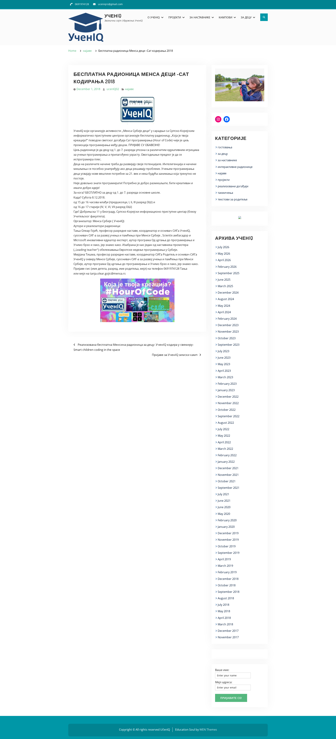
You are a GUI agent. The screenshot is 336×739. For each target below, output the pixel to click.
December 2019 (228, 533)
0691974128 (82, 4)
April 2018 (224, 618)
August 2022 (226, 423)
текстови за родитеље (232, 199)
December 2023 (228, 325)
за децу (223, 154)
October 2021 (227, 481)
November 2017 (228, 637)
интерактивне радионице (235, 167)
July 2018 (223, 605)
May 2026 (224, 253)
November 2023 (228, 331)
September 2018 (228, 592)
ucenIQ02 (113, 89)
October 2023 (227, 338)
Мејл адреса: (223, 682)
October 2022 (227, 410)
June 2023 (224, 358)
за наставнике (227, 160)
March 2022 (225, 449)
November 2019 (228, 540)
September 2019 (228, 553)
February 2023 (227, 384)
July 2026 (223, 247)
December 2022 (228, 397)
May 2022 (224, 436)
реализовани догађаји (233, 186)
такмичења (225, 193)
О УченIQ (154, 17)
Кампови (225, 17)
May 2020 (224, 514)
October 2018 (227, 585)
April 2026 (224, 260)
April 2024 (224, 312)
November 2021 (228, 475)
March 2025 (225, 286)
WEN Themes (208, 729)
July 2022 (223, 429)
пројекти (224, 180)
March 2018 (225, 624)
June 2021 (224, 501)
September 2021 (228, 488)
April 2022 (224, 442)
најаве (129, 89)
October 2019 (227, 546)
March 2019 (225, 566)
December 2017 (228, 631)
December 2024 (228, 292)
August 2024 (226, 299)
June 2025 (224, 280)
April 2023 (224, 371)
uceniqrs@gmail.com (110, 4)
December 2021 (228, 468)
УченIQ (112, 16)
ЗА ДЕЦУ (246, 17)
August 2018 (226, 598)
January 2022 (226, 462)
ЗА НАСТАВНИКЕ (200, 17)
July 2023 (223, 351)
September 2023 (228, 345)
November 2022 (228, 403)
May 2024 (224, 306)
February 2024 (227, 319)
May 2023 (224, 364)
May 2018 (224, 611)
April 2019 (224, 559)
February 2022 (227, 455)
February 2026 (227, 267)
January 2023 (226, 390)
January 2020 (226, 527)
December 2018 (228, 579)
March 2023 (225, 377)
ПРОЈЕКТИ (174, 17)
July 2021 (223, 494)
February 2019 (227, 572)
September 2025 (228, 273)
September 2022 (228, 416)
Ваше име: (222, 670)
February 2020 (227, 520)
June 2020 (224, 507)
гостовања (225, 147)
